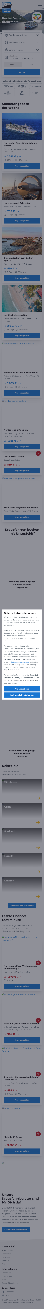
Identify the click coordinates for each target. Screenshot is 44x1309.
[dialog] (22, 655)
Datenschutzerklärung (20, 662)
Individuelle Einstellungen (22, 695)
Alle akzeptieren (22, 689)
